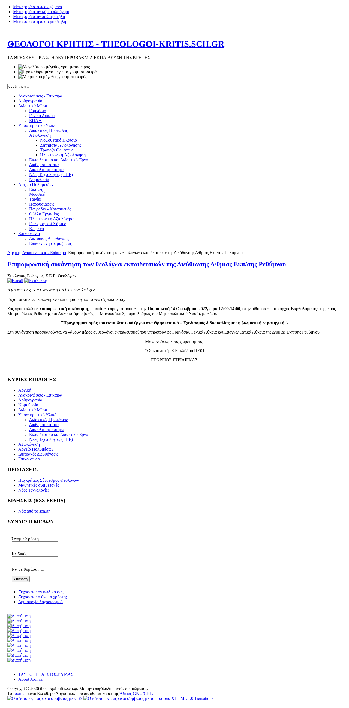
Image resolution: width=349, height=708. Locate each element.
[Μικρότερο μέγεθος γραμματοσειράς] (52, 76)
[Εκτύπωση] (35, 280)
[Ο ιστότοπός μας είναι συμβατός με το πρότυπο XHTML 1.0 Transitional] (149, 698)
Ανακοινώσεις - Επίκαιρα (44, 252)
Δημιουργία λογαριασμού (40, 601)
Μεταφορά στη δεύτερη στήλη (39, 21)
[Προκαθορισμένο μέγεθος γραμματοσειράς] (58, 71)
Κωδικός (19, 553)
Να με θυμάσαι (26, 569)
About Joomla (30, 679)
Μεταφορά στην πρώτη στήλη (39, 16)
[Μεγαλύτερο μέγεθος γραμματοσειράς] (54, 66)
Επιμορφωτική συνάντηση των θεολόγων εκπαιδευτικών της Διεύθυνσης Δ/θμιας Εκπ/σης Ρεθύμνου (146, 264)
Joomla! (20, 693)
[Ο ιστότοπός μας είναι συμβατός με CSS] (45, 698)
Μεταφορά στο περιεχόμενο (37, 6)
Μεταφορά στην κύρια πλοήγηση (41, 11)
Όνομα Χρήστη (25, 538)
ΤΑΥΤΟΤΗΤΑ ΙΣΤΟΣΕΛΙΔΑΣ (45, 674)
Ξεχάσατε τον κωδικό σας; (41, 592)
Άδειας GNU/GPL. (136, 693)
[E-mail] (15, 280)
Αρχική (13, 252)
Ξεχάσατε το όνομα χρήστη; (42, 596)
